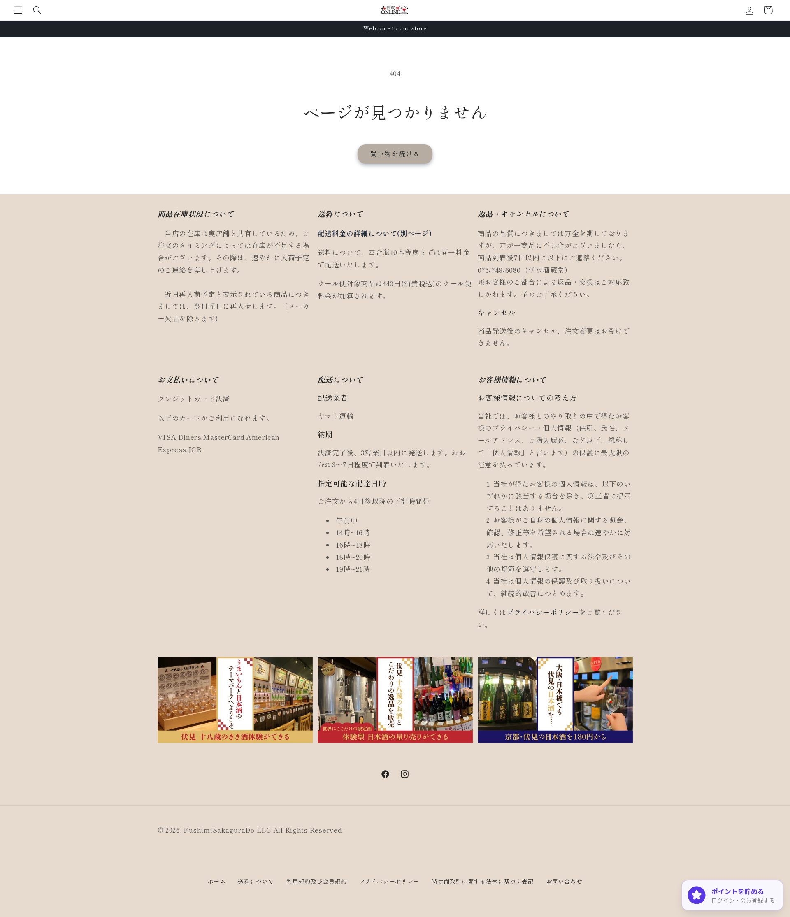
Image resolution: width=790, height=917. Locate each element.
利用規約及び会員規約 (316, 881)
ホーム (217, 881)
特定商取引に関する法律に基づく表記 (483, 881)
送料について (256, 881)
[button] (18, 9)
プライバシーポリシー (543, 612)
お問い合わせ (564, 881)
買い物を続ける (394, 153)
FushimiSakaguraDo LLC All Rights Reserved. (264, 830)
